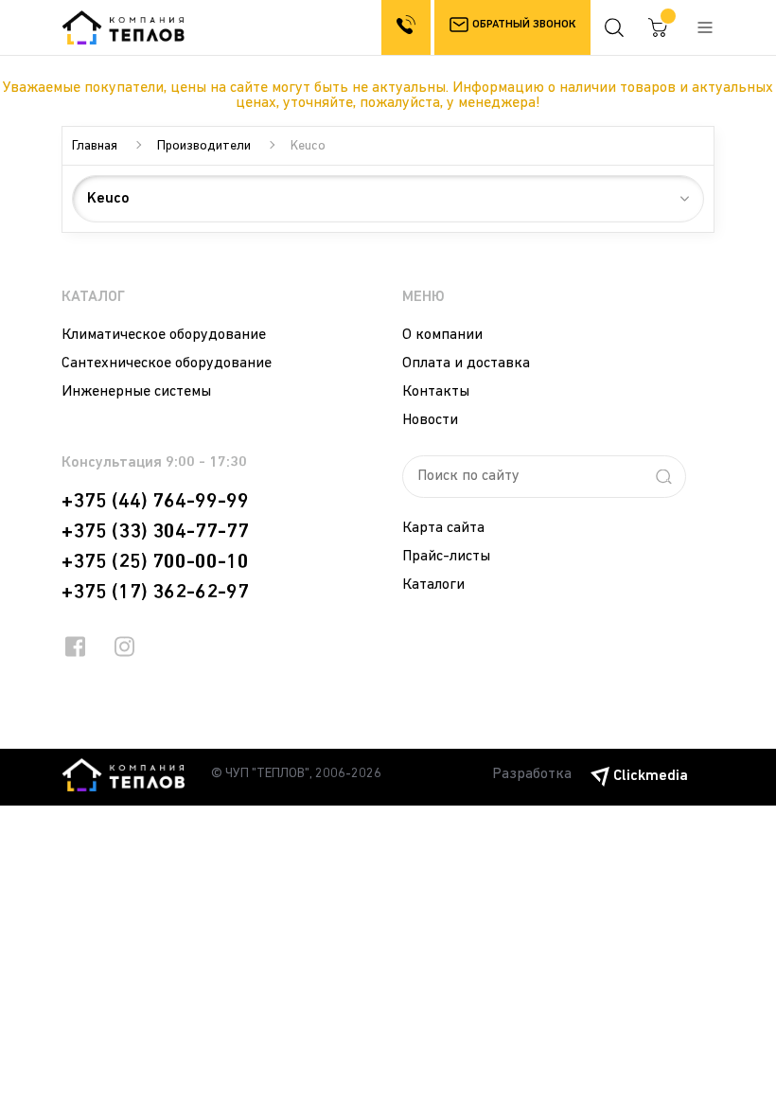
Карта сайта (443, 528)
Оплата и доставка (466, 363)
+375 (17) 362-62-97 (155, 592)
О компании (442, 335)
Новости (430, 420)
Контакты (435, 391)
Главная (94, 146)
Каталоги (433, 585)
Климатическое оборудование (164, 335)
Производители (204, 146)
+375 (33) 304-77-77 (155, 532)
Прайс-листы (446, 556)
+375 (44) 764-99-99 (155, 501)
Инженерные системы (136, 391)
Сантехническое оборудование (167, 363)
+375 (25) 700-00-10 (155, 562)
